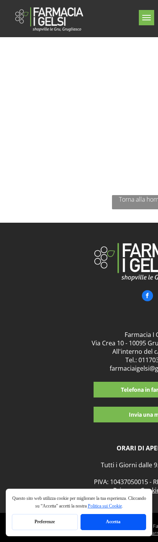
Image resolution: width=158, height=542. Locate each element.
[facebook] (147, 296)
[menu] (146, 17)
